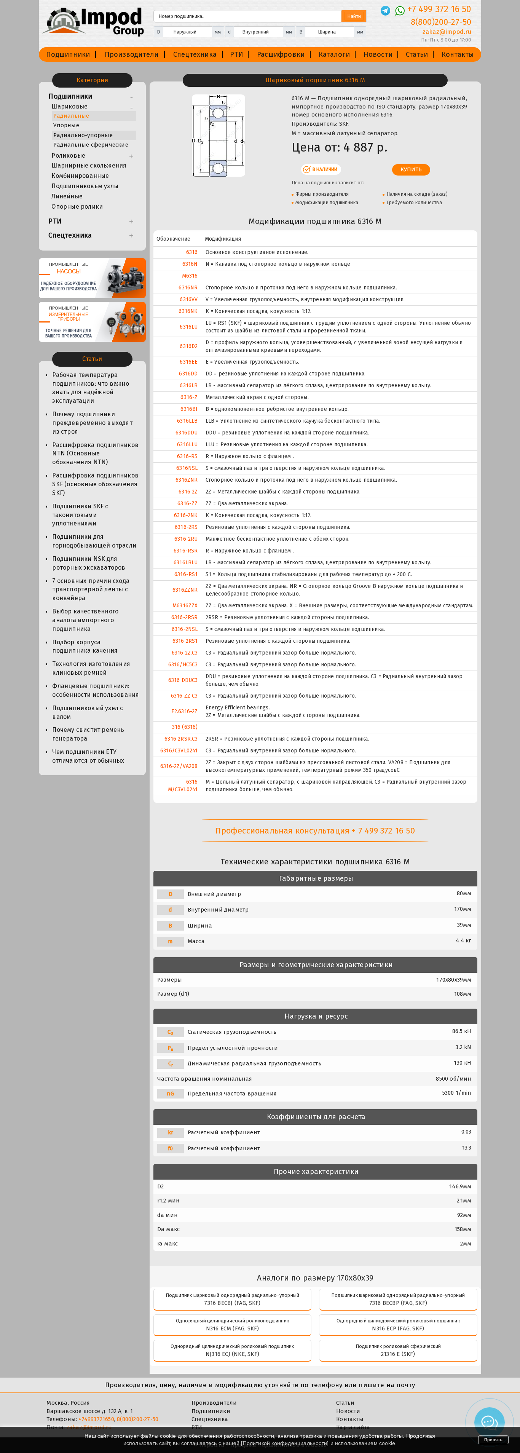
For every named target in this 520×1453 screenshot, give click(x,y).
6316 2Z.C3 (185, 653)
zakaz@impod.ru (447, 31)
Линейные (67, 196)
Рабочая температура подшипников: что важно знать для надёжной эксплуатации (90, 388)
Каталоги (334, 54)
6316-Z (189, 397)
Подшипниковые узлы (84, 186)
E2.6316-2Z (184, 711)
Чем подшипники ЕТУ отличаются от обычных (88, 756)
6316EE (189, 362)
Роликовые (68, 155)
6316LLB (187, 421)
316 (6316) (185, 727)
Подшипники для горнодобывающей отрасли (94, 541)
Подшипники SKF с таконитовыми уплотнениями (80, 515)
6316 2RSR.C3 (181, 739)
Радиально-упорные (82, 135)
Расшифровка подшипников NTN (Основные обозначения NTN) (95, 453)
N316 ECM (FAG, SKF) (232, 1328)
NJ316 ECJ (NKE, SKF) (232, 1354)
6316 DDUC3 (183, 680)
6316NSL (187, 468)
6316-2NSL (185, 629)
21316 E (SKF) (398, 1354)
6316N (190, 264)
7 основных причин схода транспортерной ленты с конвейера (90, 589)
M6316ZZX (185, 605)
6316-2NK (186, 515)
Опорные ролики (77, 206)
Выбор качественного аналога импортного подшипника (85, 620)
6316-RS (187, 456)
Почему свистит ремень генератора (88, 734)
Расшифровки (281, 54)
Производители (132, 54)
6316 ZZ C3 (184, 696)
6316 (192, 252)
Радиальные (71, 115)
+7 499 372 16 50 (439, 9)
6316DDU (186, 433)
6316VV (189, 299)
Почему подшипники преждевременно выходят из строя (92, 422)
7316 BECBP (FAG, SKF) (398, 1303)
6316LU (189, 327)
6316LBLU (186, 562)
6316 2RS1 (185, 641)
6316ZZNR (185, 590)
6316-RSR (186, 551)
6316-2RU (186, 539)
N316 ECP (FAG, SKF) (398, 1328)
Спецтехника (195, 54)
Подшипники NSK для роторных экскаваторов (88, 563)
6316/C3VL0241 (179, 750)
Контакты (458, 54)
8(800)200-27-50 (441, 22)
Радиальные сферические (90, 144)
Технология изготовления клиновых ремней (91, 668)
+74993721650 (96, 1419)
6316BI (189, 409)
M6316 (190, 276)
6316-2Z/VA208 (179, 766)
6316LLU (187, 444)
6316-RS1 (186, 574)
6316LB (189, 385)
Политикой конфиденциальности (285, 1443)
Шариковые (69, 106)
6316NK (188, 311)
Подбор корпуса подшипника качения (85, 647)
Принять (493, 1439)
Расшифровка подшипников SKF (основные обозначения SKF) (95, 484)
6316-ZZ (187, 503)
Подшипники (68, 54)
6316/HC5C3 (183, 664)
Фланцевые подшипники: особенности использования (95, 690)
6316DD (188, 373)
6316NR (188, 287)
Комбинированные (80, 175)
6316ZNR (186, 480)
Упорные (66, 125)
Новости (378, 54)
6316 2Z (188, 492)
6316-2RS (186, 527)
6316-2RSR (184, 617)
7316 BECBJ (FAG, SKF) (232, 1303)
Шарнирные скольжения (88, 165)
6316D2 (189, 346)
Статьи (417, 54)
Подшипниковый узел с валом (87, 712)
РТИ (236, 54)
